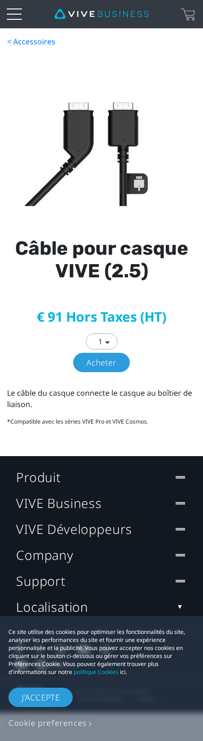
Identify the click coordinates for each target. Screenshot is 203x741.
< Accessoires (31, 41)
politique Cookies (96, 672)
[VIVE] (101, 14)
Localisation (52, 607)
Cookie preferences (47, 722)
